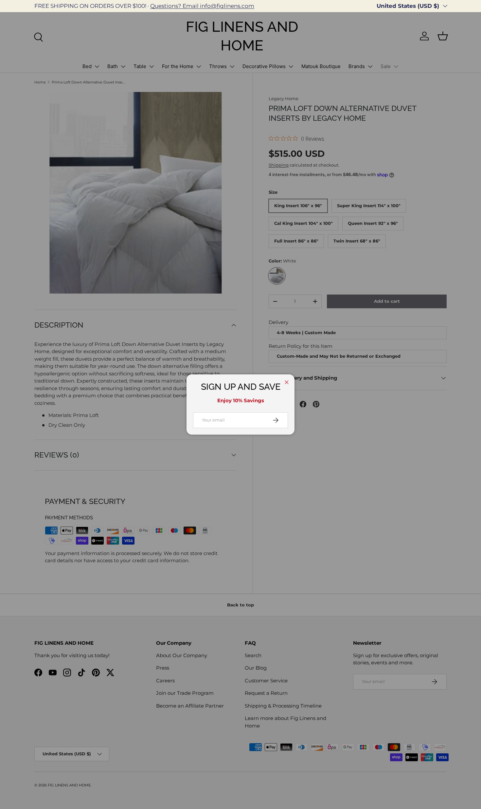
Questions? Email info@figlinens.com (202, 6)
